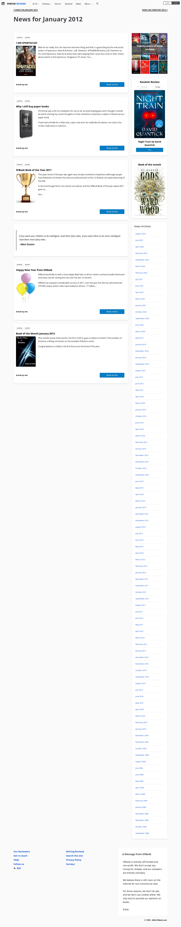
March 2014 (140, 436)
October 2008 (141, 827)
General (68, 3)
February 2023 (141, 253)
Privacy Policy (73, 859)
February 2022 (141, 273)
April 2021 (139, 292)
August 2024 (140, 234)
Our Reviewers (22, 851)
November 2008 (141, 820)
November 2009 (141, 742)
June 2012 (139, 540)
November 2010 (141, 664)
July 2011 (139, 611)
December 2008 (141, 814)
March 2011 (140, 638)
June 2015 (139, 383)
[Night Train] (149, 137)
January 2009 (140, 807)
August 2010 (140, 683)
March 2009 (140, 794)
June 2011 (139, 618)
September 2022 (142, 260)
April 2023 (139, 247)
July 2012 (139, 533)
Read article (112, 84)
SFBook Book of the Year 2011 (33, 170)
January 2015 (140, 409)
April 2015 (139, 396)
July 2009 (139, 768)
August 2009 (140, 761)
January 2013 (140, 507)
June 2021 (139, 286)
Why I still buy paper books (32, 106)
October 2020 (141, 312)
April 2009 (139, 787)
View (149, 150)
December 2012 (141, 514)
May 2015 (139, 390)
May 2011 (139, 625)
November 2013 (141, 462)
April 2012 (139, 553)
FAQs (16, 859)
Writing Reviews (75, 851)
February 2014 (141, 442)
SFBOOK (16, 3)
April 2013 (139, 494)
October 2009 (141, 748)
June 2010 (139, 696)
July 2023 (139, 240)
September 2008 (142, 833)
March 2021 (140, 299)
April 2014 (139, 429)
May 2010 (139, 703)
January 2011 (140, 651)
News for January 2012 (26, 10)
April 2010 (139, 709)
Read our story (149, 53)
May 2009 (139, 781)
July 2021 (139, 279)
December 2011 (141, 579)
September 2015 (142, 364)
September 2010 (142, 677)
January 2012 (140, 572)
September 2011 (142, 598)
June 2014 (139, 423)
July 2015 (139, 377)
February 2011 (141, 644)
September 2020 (142, 318)
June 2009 (139, 774)
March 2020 (140, 331)
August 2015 (140, 370)
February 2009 (141, 800)
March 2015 (140, 403)
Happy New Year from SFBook (34, 270)
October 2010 (141, 670)
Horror (58, 3)
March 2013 (140, 501)
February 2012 (141, 566)
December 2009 (141, 735)
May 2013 (139, 488)
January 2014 (140, 449)
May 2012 (139, 546)
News (78, 3)
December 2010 (141, 657)
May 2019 (139, 338)
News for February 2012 (154, 10)
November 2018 (141, 351)
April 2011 (139, 631)
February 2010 (141, 722)
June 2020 (139, 325)
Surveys (70, 864)
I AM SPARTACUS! (26, 43)
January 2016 (140, 357)
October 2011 (141, 592)
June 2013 (139, 481)
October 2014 (141, 416)
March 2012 (140, 559)
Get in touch (20, 855)
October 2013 (141, 468)
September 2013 (142, 475)
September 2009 (142, 755)
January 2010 (140, 729)
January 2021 (140, 305)
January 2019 (140, 344)
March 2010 (140, 716)
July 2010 (139, 690)
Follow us (19, 864)
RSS (19, 868)
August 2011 (140, 605)
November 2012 (141, 520)
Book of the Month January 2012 (35, 333)
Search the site (74, 855)
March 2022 (140, 266)
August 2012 (140, 527)
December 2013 (141, 455)
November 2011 (141, 585)
